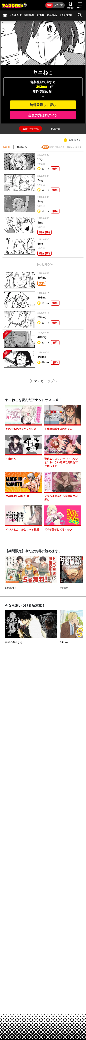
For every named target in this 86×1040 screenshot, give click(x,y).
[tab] (30, 129)
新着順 (6, 147)
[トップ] (5, 15)
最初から (22, 147)
